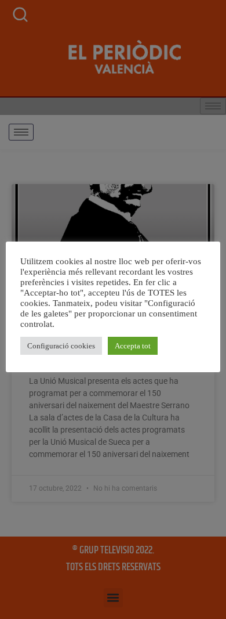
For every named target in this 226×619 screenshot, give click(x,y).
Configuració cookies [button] (61, 345)
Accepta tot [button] (133, 345)
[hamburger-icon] (21, 132)
